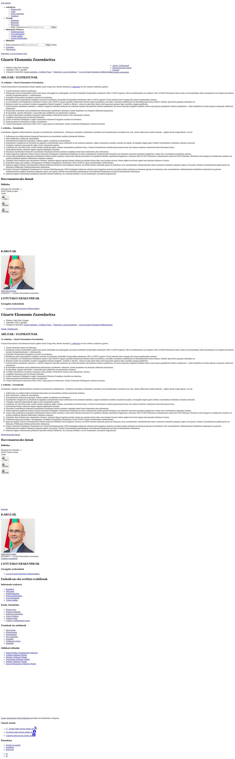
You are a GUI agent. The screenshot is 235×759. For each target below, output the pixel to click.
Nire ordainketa (12, 637)
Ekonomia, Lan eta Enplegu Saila (14, 54)
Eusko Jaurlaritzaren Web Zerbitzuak (15, 718)
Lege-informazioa (17, 34)
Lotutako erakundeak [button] (120, 72)
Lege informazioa (12, 598)
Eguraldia (9, 639)
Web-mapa (15, 25)
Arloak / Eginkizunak (9, 329)
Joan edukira (6, 3)
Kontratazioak (11, 634)
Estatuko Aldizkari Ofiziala (16, 662)
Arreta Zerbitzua (12, 616)
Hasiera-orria (16, 9)
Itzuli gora (10, 749)
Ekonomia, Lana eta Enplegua (65, 72)
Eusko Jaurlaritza (17, 14)
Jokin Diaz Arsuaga (8, 291)
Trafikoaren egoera (13, 641)
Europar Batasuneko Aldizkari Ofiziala (21, 664)
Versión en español (13, 745)
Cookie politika (17, 36)
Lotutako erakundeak (9, 558)
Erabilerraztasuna (17, 32)
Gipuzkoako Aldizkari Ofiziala (18, 659)
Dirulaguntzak (11, 632)
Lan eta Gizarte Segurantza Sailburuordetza (95, 72)
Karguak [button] (115, 70)
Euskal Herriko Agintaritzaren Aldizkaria (22, 653)
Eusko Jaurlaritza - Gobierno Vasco (37, 72)
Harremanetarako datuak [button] (121, 68)
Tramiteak (14, 16)
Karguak (4, 509)
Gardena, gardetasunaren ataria (18, 621)
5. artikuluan (75, 87)
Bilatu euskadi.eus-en (19, 27)
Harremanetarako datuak (10, 435)
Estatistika (10, 643)
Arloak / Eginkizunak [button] (120, 66)
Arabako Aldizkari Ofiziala (16, 655)
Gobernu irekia (12, 618)
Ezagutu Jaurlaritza (13, 612)
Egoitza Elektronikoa (19, 38)
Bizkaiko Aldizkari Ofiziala (16, 657)
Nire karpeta (10, 49)
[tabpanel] (117, 125)
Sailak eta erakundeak (14, 614)
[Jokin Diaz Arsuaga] (18, 289)
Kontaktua (15, 20)
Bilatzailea (15, 23)
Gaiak (13, 12)
